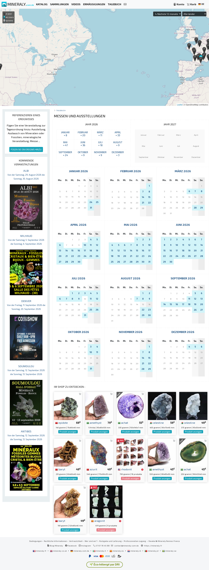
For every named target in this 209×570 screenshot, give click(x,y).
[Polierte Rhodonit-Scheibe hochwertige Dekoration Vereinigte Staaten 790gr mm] (131, 452)
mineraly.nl (136, 551)
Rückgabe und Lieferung (110, 541)
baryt (61, 469)
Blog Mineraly (56, 545)
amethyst (95, 422)
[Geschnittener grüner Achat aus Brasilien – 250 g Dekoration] (193, 452)
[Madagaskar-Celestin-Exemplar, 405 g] (162, 405)
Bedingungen (35, 541)
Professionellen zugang (135, 541)
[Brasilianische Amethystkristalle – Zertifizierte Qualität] (162, 452)
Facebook (72, 545)
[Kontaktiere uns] (125, 4)
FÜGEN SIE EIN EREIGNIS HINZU (26, 149)
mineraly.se (170, 551)
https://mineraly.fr (153, 545)
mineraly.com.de (81, 551)
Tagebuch (60, 110)
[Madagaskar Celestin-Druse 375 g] (193, 405)
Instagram (86, 545)
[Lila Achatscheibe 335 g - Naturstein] (131, 405)
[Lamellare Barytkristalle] (70, 501)
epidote (63, 422)
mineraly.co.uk (60, 551)
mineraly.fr (41, 551)
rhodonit (126, 469)
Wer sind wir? (91, 541)
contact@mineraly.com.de (126, 545)
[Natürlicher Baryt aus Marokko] (68, 452)
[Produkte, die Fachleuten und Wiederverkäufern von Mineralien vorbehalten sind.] (142, 469)
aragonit (99, 520)
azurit (93, 469)
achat (124, 422)
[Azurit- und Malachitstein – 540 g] (99, 452)
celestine (158, 422)
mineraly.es (118, 551)
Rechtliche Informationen (55, 541)
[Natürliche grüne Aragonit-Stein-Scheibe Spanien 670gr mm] (106, 501)
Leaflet (179, 104)
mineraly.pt (153, 551)
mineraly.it (100, 551)
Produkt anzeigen (68, 431)
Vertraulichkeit (75, 541)
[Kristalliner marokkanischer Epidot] (68, 405)
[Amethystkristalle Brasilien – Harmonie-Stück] (99, 405)
